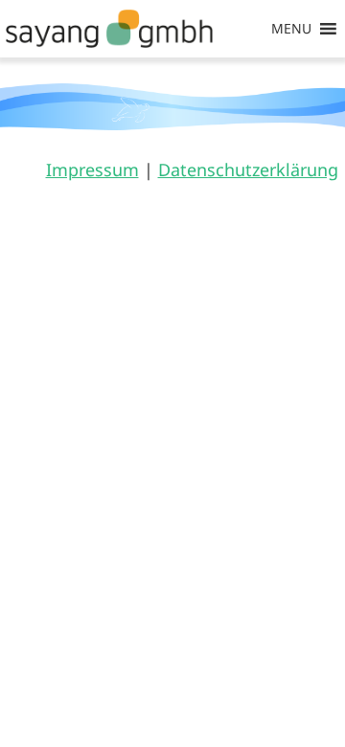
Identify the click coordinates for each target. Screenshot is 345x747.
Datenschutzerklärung (248, 169)
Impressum (92, 169)
